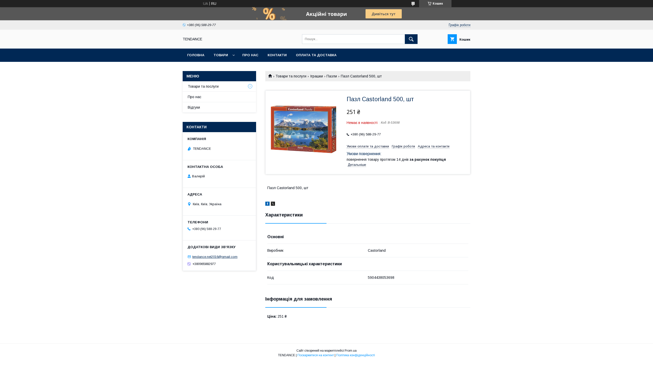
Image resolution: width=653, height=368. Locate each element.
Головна (195, 55)
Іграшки (316, 76)
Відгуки (194, 107)
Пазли (331, 76)
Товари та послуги (290, 76)
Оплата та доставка (316, 55)
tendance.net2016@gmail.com (214, 257)
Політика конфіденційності (355, 355)
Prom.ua (351, 350)
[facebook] (267, 204)
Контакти (277, 55)
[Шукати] (411, 39)
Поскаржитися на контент (315, 355)
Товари (221, 55)
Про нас (250, 55)
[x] (273, 204)
